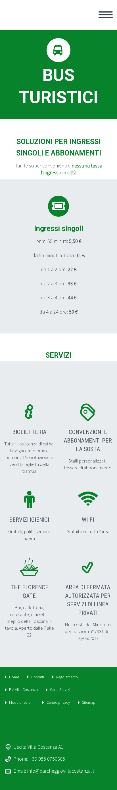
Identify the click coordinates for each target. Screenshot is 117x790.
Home (14, 677)
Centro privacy (58, 702)
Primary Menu (106, 15)
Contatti (37, 677)
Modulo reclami (21, 702)
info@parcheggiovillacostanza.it (60, 771)
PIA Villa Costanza (23, 689)
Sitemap (88, 702)
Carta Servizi (60, 689)
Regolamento (67, 677)
